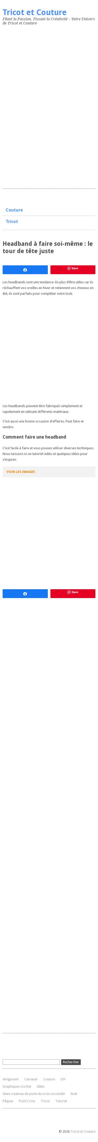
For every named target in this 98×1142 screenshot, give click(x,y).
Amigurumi (11, 1079)
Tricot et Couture (35, 12)
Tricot (12, 221)
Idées (40, 1086)
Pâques (8, 1101)
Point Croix (27, 1101)
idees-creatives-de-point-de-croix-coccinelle (34, 1094)
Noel (74, 1094)
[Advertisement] (42, 106)
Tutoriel (61, 1101)
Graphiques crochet (17, 1086)
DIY (63, 1079)
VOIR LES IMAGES (21, 472)
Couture (14, 210)
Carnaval (30, 1079)
